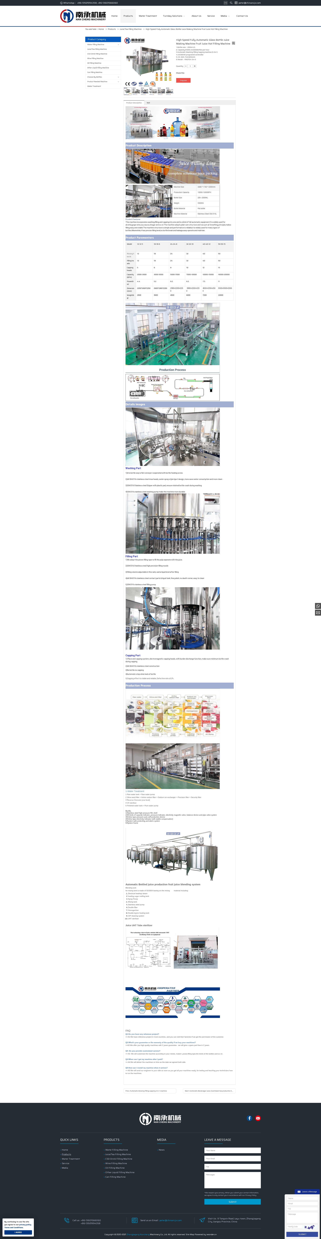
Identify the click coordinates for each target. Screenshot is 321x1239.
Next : (209, 1090)
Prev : (146, 1090)
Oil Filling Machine (94, 63)
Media (65, 1168)
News (162, 1150)
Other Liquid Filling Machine (98, 67)
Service (65, 1163)
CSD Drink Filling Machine (97, 53)
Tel (289, 1208)
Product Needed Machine (97, 81)
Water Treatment (94, 86)
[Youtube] (258, 1120)
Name (290, 1198)
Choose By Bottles (94, 77)
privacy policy (25, 1224)
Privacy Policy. (251, 1195)
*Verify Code (293, 1226)
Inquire (183, 80)
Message (292, 1214)
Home (65, 1150)
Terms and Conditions (13, 1227)
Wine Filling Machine (95, 58)
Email (290, 1203)
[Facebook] (250, 1120)
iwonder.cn (212, 1234)
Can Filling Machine (94, 72)
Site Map (190, 1234)
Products (66, 1154)
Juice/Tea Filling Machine (97, 49)
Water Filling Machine (95, 44)
